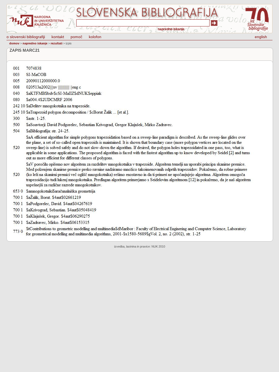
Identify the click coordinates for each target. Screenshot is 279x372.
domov (14, 43)
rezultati (56, 43)
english (261, 37)
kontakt (57, 37)
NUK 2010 (158, 246)
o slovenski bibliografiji (26, 37)
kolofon (95, 37)
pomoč (76, 37)
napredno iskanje (171, 29)
